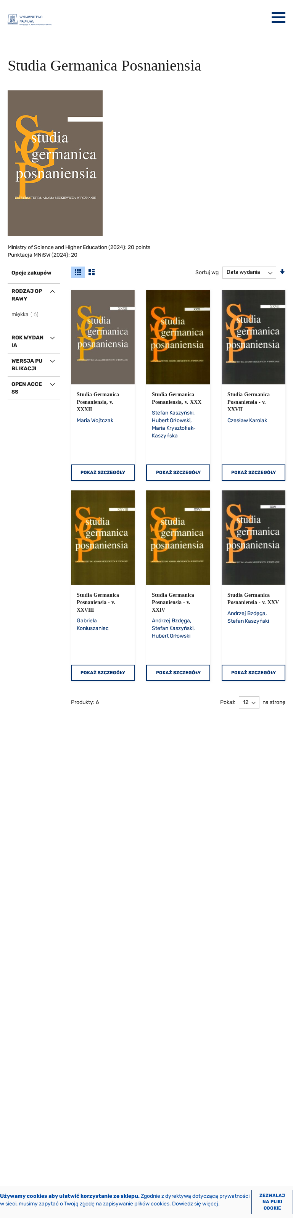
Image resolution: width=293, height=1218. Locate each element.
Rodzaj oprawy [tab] (26, 295)
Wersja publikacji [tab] (26, 365)
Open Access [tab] (26, 388)
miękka (25, 314)
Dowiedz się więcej (195, 1203)
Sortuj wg (207, 272)
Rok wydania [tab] (27, 341)
